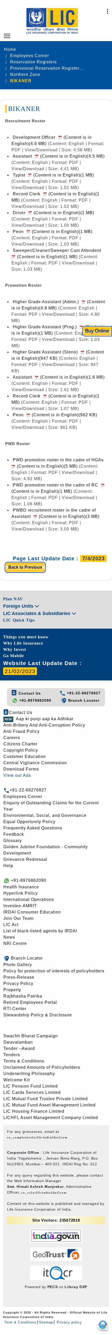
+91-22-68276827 (83, 693)
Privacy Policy (18, 983)
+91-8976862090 (34, 700)
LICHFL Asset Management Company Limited (50, 1117)
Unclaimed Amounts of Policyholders (41, 1067)
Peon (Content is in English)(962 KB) (55, 415)
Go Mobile (13, 655)
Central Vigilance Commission (35, 763)
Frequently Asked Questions (32, 828)
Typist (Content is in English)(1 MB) (53, 175)
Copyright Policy (20, 750)
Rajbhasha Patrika (22, 996)
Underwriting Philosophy (29, 1073)
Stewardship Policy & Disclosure (37, 1015)
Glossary (12, 840)
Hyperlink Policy (20, 893)
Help (8, 865)
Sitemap (46, 1322)
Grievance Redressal (25, 859)
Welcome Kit (16, 1080)
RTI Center (14, 1008)
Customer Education (24, 756)
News (9, 937)
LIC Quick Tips (19, 620)
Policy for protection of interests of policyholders (53, 971)
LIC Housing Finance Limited (33, 1111)
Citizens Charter (20, 744)
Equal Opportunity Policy (29, 821)
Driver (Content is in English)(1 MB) (53, 213)
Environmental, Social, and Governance (44, 815)
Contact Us (29, 693)
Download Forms (21, 769)
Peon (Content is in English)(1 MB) (52, 231)
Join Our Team (18, 918)
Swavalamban (18, 1042)
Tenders (11, 1055)
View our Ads (17, 775)
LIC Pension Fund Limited (30, 1086)
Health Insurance (21, 887)
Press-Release (18, 977)
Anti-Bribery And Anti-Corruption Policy (44, 725)
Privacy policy (68, 1322)
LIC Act (10, 924)
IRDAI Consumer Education (32, 912)
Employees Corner (22, 796)
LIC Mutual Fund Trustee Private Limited (45, 1098)
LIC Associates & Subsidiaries (37, 613)
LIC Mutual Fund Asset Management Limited (49, 1105)
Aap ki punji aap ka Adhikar (44, 719)
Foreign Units (19, 606)
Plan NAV (13, 599)
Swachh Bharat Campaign (30, 1036)
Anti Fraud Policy (21, 731)
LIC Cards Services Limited (32, 1092)
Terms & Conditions (23, 1061)
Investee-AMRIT (20, 906)
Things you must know (26, 637)
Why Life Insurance (23, 643)
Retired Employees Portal (30, 1002)
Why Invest (14, 649)
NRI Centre (15, 943)
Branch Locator (83, 700)
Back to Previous (25, 567)
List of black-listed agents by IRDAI (40, 931)
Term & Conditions (20, 1322)
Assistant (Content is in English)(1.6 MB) (59, 377)
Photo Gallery (17, 964)
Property (12, 990)
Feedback (13, 834)
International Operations (28, 899)
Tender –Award (19, 1048)
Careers (11, 737)
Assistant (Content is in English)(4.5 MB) (59, 156)
